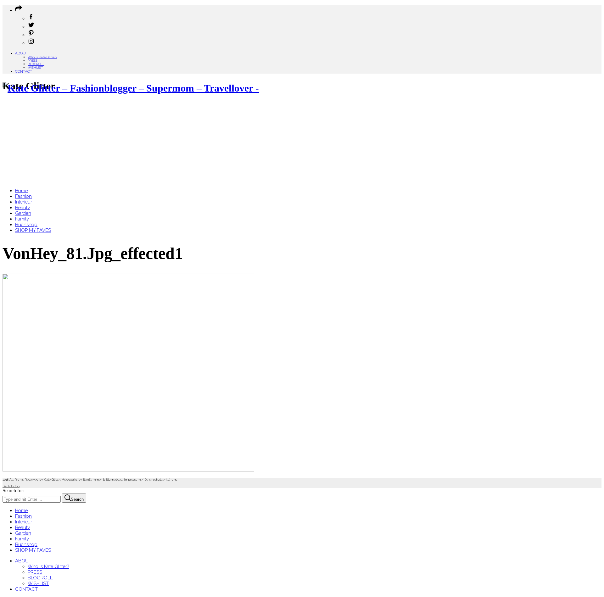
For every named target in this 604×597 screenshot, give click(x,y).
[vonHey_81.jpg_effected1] (128, 469)
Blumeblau (114, 479)
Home (21, 510)
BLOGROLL (36, 64)
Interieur (23, 522)
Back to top (11, 486)
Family (22, 539)
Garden (23, 533)
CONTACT (23, 71)
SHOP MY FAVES (33, 550)
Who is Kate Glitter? (42, 57)
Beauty (22, 527)
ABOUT (21, 53)
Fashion (23, 516)
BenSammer (92, 479)
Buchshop (26, 544)
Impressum (132, 479)
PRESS (32, 60)
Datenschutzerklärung (160, 479)
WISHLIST (35, 67)
